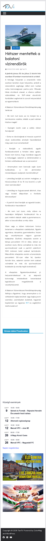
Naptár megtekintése (11, 448)
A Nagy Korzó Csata (19, 435)
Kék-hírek (16, 48)
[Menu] (4, 13)
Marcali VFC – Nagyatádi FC (22, 442)
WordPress (10, 533)
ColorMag (38, 530)
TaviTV (24, 69)
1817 (27, 303)
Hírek (8, 48)
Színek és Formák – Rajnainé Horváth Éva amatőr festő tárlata (26, 412)
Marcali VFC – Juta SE (20, 428)
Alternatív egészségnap (20, 421)
